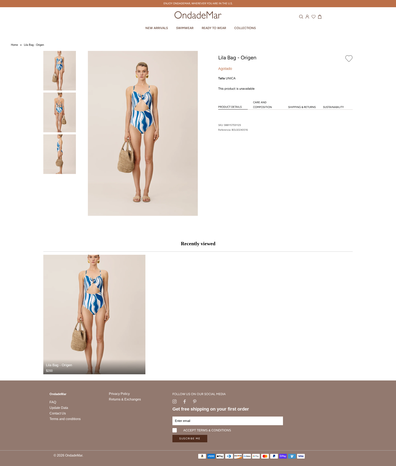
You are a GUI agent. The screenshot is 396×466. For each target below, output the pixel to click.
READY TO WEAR (214, 28)
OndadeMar (73, 455)
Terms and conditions (65, 419)
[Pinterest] (195, 401)
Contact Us (58, 413)
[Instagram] (174, 401)
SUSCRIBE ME (189, 438)
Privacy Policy (119, 394)
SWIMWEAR (184, 28)
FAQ (53, 402)
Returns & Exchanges (125, 399)
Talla (221, 78)
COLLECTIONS (245, 28)
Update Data (59, 408)
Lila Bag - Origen (34, 44)
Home (14, 44)
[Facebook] (185, 401)
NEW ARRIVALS (156, 28)
